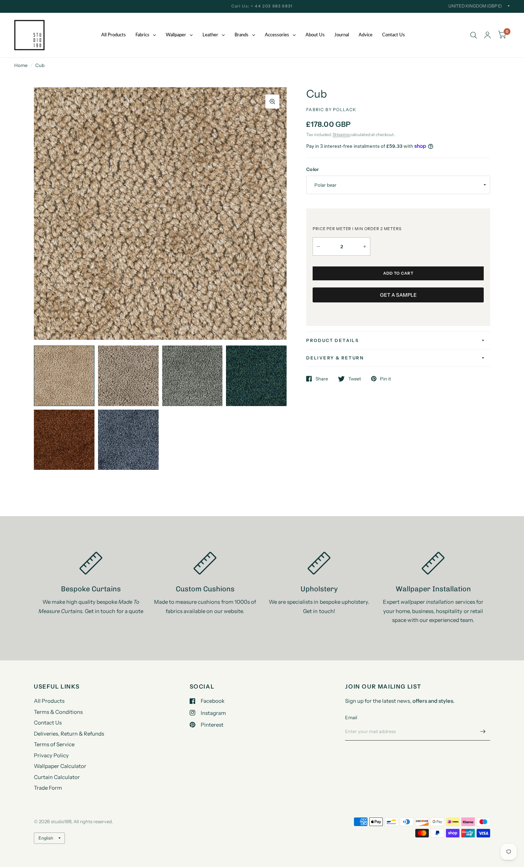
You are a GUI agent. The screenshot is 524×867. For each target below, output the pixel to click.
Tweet (354, 378)
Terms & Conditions (58, 711)
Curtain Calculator (57, 777)
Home (20, 65)
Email (351, 717)
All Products (49, 700)
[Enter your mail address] (483, 731)
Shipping (341, 134)
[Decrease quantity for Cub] (318, 246)
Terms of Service (54, 744)
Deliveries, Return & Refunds (69, 733)
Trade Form (48, 787)
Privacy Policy (51, 755)
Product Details (332, 340)
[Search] (474, 35)
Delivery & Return (335, 357)
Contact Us (48, 722)
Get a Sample (398, 295)
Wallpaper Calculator (60, 766)
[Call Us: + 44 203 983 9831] (262, 6)
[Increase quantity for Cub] (364, 246)
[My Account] (487, 35)
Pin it (385, 378)
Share (321, 378)
